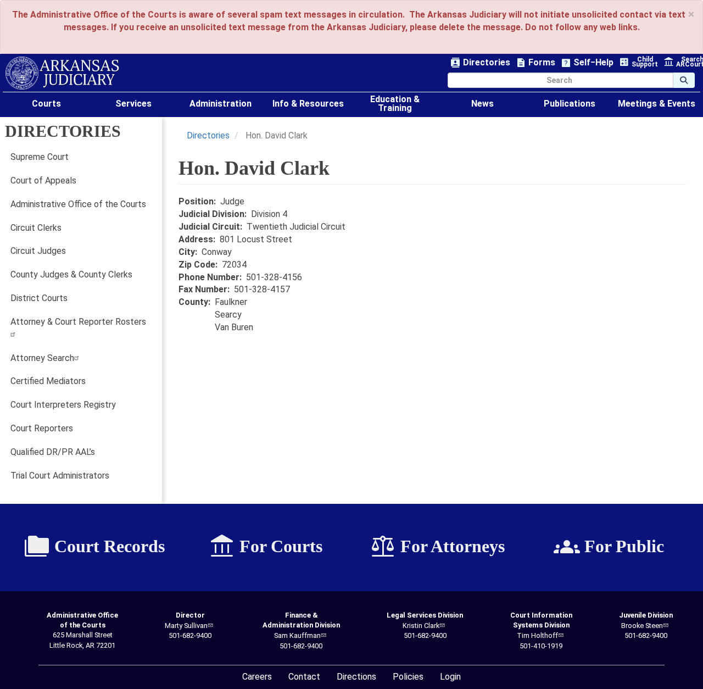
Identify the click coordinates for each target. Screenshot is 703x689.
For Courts (265, 547)
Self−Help (587, 63)
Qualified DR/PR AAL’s (52, 452)
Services (133, 103)
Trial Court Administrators (59, 475)
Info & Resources (308, 103)
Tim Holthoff (537, 635)
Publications (569, 103)
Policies (408, 676)
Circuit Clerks (36, 228)
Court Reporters (41, 428)
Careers (257, 676)
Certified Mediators (48, 381)
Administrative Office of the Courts (78, 204)
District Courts (39, 298)
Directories (480, 63)
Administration (220, 103)
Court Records (94, 547)
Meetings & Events (656, 103)
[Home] (62, 73)
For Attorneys (437, 547)
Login (450, 676)
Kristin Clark (421, 625)
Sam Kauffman (297, 635)
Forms (535, 63)
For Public (609, 547)
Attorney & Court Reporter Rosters (78, 321)
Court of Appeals (43, 180)
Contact (304, 676)
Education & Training (395, 103)
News (482, 103)
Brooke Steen (642, 625)
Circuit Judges (38, 251)
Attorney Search (42, 358)
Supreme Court (39, 157)
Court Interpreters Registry (63, 404)
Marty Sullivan (186, 625)
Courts (46, 103)
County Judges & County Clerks (71, 274)
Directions (356, 676)
